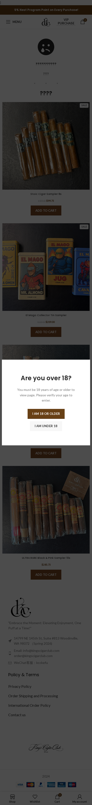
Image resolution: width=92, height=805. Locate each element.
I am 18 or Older (46, 414)
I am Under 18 (46, 426)
